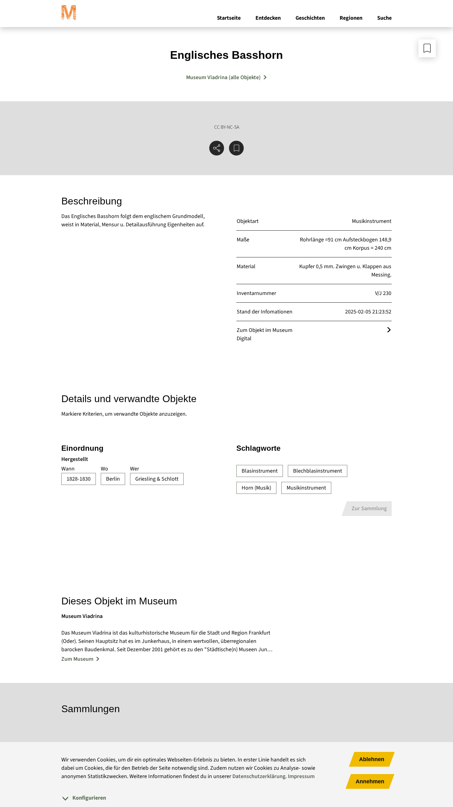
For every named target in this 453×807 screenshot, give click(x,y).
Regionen (351, 18)
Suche (384, 18)
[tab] (226, 798)
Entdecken (268, 18)
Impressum (301, 776)
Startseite (229, 18)
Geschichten (310, 18)
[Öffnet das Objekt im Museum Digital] (388, 330)
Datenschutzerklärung (258, 776)
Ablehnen (371, 759)
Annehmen (370, 781)
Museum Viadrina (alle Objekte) (223, 77)
